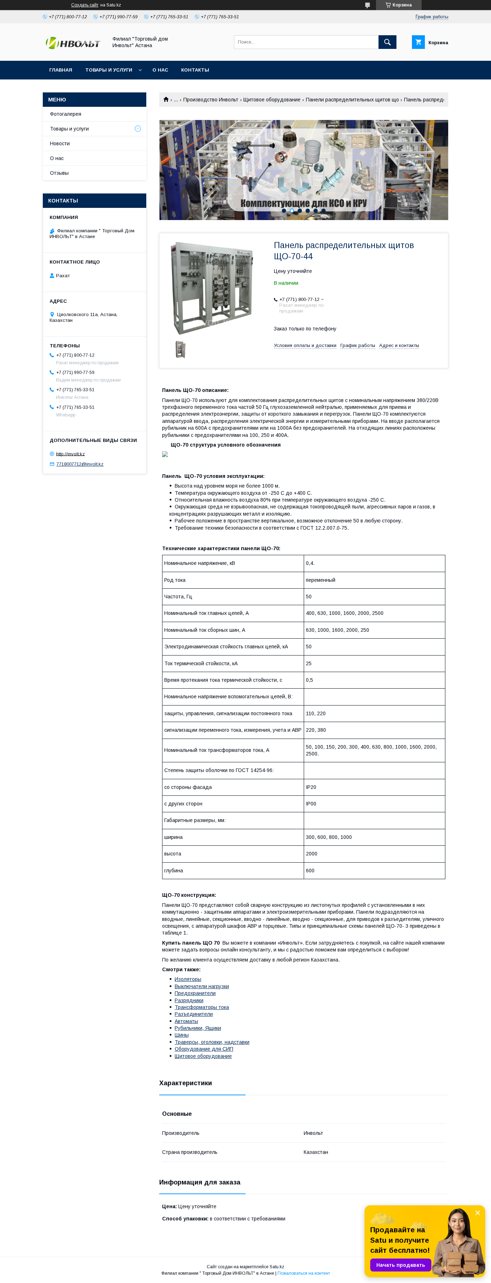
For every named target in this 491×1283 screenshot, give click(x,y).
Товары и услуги (108, 70)
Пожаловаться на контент (303, 1273)
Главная (60, 70)
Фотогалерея (65, 114)
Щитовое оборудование (271, 99)
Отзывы (59, 173)
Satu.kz (277, 1266)
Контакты (195, 70)
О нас (160, 70)
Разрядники (189, 1000)
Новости (60, 143)
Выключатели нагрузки (202, 986)
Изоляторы (188, 979)
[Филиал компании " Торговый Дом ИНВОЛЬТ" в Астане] (73, 51)
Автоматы (186, 1021)
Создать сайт (84, 5)
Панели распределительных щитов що (352, 99)
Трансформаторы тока (202, 1007)
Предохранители (195, 993)
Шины (182, 1035)
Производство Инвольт (210, 99)
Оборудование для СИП (204, 1049)
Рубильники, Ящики (198, 1028)
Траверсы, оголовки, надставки (212, 1042)
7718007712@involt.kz (80, 464)
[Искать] (387, 42)
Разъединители (194, 1014)
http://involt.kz (70, 453)
